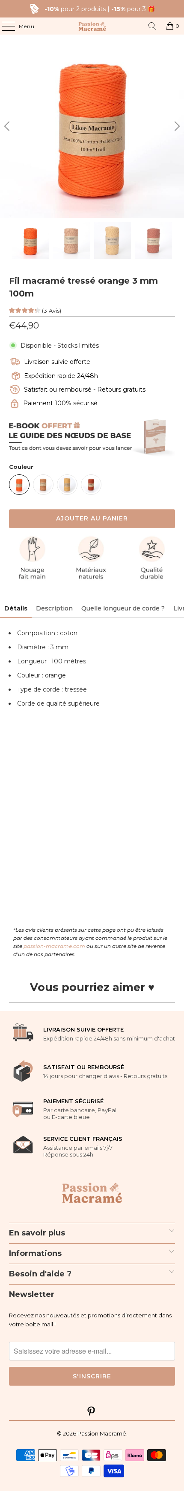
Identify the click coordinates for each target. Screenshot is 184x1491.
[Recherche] (152, 26)
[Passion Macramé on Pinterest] (91, 1412)
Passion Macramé (101, 1433)
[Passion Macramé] (92, 26)
